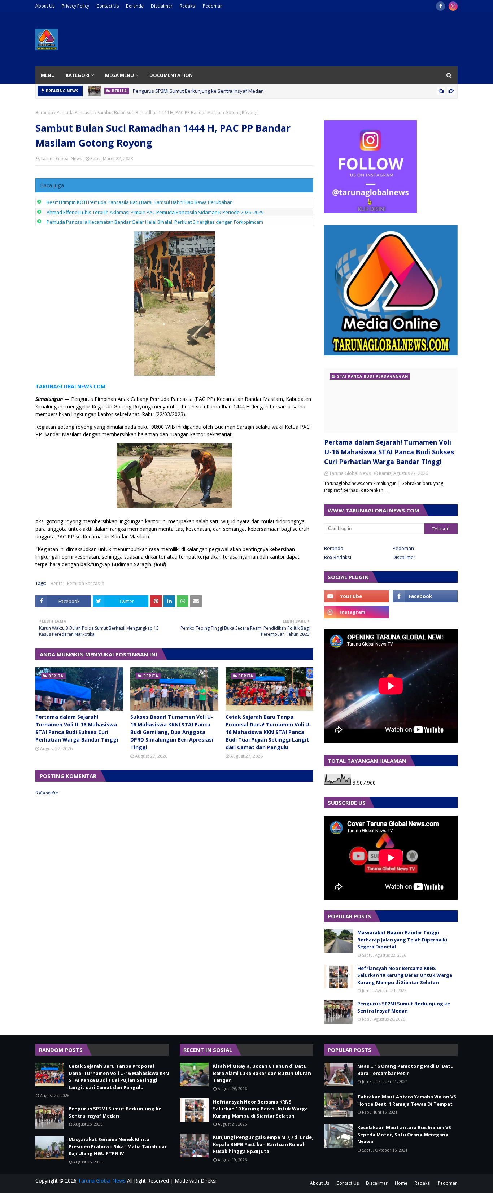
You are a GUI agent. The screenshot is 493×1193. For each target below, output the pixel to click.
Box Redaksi (337, 557)
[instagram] (453, 6)
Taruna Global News (61, 159)
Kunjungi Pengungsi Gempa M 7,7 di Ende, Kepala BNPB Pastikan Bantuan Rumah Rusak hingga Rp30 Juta (263, 1144)
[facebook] (440, 6)
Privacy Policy (75, 6)
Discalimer (404, 557)
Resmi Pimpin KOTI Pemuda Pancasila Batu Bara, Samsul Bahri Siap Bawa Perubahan (140, 202)
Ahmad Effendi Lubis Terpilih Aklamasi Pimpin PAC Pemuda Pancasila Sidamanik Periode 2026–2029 (155, 212)
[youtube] (356, 596)
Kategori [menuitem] (78, 75)
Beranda (135, 6)
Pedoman (213, 6)
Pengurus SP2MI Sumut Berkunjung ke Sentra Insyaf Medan (198, 91)
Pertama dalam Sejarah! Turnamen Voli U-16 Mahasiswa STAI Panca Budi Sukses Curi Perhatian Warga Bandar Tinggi (76, 728)
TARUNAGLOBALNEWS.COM (70, 386)
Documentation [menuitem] (171, 75)
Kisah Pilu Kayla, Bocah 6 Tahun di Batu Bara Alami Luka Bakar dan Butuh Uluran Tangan (262, 1073)
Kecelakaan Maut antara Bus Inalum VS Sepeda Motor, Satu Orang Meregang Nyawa (404, 1134)
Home (401, 1183)
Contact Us (107, 6)
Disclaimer (162, 6)
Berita (57, 583)
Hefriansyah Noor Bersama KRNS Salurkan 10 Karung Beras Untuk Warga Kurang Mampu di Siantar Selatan (404, 975)
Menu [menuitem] (48, 75)
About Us (44, 6)
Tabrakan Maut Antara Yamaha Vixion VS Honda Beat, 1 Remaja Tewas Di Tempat (406, 1100)
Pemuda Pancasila (75, 112)
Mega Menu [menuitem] (119, 75)
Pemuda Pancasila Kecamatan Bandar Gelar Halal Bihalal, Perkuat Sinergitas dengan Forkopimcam (155, 222)
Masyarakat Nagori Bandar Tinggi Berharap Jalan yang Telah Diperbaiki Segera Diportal (402, 939)
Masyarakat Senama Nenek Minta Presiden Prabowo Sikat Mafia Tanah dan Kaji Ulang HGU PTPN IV (118, 1146)
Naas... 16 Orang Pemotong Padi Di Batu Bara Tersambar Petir (405, 1069)
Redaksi (188, 6)
